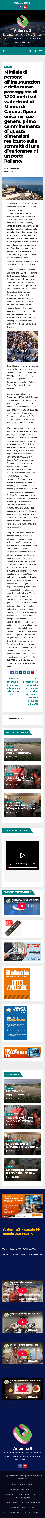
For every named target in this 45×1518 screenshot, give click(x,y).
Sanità (17, 802)
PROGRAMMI (24, 1502)
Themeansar (22, 1479)
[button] (30, 51)
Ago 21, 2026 (13, 1177)
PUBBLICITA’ (35, 1502)
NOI (33, 1489)
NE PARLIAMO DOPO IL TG (20, 1489)
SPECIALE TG (22, 1512)
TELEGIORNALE (35, 1512)
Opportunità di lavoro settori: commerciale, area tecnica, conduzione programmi (22, 1496)
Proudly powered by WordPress (14, 1476)
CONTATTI (22, 1485)
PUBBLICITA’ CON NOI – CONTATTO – (22, 1507)
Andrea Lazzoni (13, 168)
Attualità (8, 66)
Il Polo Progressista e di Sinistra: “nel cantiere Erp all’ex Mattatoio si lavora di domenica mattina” (30, 691)
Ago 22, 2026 (13, 1099)
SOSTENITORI (9, 1512)
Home (14, 1485)
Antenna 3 (22, 30)
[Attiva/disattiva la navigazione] (40, 51)
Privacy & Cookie (11, 1502)
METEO (30, 1485)
